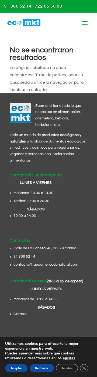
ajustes (69, 358)
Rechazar (41, 368)
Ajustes (66, 368)
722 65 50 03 (48, 6)
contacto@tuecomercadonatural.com (45, 264)
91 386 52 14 (18, 6)
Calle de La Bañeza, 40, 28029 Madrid (44, 248)
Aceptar (16, 368)
